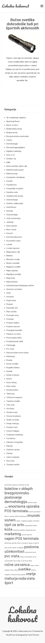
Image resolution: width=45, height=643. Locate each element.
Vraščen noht (12, 427)
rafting (22, 557)
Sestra (9, 379)
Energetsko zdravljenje (15, 177)
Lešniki (9, 244)
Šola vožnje (11, 386)
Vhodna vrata (11, 412)
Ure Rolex (10, 408)
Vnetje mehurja (12, 423)
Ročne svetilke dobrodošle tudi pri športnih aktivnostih (22, 24)
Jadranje (9, 222)
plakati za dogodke (18, 547)
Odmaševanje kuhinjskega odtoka (20, 285)
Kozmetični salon (13, 241)
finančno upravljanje (34, 512)
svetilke (24, 569)
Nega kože (10, 278)
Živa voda (10, 461)
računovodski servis (30, 557)
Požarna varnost (13, 326)
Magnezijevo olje (13, 252)
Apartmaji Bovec (13, 121)
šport (8, 583)
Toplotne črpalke (13, 401)
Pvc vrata (10, 349)
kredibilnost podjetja (19, 530)
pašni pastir (8, 547)
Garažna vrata (12, 192)
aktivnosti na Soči (24, 485)
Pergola (9, 304)
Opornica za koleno (14, 289)
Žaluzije (9, 446)
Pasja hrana (11, 300)
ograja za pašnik (34, 543)
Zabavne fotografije (14, 442)
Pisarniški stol (12, 308)
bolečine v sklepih (18, 489)
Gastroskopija (12, 200)
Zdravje (9, 453)
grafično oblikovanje (21, 516)
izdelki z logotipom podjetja (24, 521)
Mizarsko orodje (13, 259)
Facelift (9, 181)
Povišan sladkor (12, 323)
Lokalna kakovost (15, 6)
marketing (12, 534)
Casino (9, 140)
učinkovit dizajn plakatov (18, 574)
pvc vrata (11, 556)
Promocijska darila (14, 338)
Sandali (9, 371)
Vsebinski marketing (14, 435)
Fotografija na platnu (14, 188)
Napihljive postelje (13, 274)
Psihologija (10, 345)
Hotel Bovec (11, 207)
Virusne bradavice (13, 416)
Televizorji (10, 394)
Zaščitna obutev (13, 450)
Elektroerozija (12, 173)
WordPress (10, 635)
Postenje (10, 319)
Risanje (9, 360)
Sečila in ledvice (12, 375)
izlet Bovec (36, 521)
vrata (30, 578)
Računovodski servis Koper (17, 353)
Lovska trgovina (12, 248)
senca (25, 565)
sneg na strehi (34, 565)
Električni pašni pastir (15, 170)
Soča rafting (11, 382)
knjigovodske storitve (30, 525)
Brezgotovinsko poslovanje (17, 136)
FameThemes (33, 635)
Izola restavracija (13, 218)
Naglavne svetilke (13, 267)
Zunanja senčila (12, 464)
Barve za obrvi (12, 125)
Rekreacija (10, 356)
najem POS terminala (21, 538)
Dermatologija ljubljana (15, 147)
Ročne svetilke (12, 364)
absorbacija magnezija (11, 485)
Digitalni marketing (13, 151)
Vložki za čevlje (12, 420)
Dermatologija (12, 144)
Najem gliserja (12, 270)
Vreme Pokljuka (12, 431)
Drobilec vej (11, 159)
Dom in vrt (10, 155)
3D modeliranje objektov (16, 118)
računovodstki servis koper (12, 561)
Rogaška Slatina (13, 367)
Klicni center (11, 229)
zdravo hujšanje (12, 457)
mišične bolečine (27, 535)
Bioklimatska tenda (14, 129)
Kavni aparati (11, 226)
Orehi (8, 293)
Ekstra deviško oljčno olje (16, 166)
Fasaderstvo (11, 185)
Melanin (9, 256)
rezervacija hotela (26, 561)
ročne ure (12, 565)
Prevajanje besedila (14, 330)
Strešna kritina (12, 390)
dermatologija (15, 502)
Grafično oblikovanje (14, 203)
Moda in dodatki (12, 263)
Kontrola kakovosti (14, 237)
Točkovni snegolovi (14, 397)
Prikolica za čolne (13, 334)
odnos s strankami (22, 543)
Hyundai (9, 211)
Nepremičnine (12, 282)
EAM (8, 162)
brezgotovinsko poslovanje (16, 495)
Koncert (9, 233)
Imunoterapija (12, 215)
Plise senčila (11, 311)
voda (22, 578)
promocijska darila (30, 552)
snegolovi (7, 570)
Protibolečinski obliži (14, 341)
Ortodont (10, 297)
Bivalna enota (11, 132)
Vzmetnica (10, 438)
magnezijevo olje (31, 530)
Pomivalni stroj (12, 315)
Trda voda (10, 405)
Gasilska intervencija (14, 196)
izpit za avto (14, 525)
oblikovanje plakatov (10, 543)
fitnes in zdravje (9, 516)
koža (8, 529)
